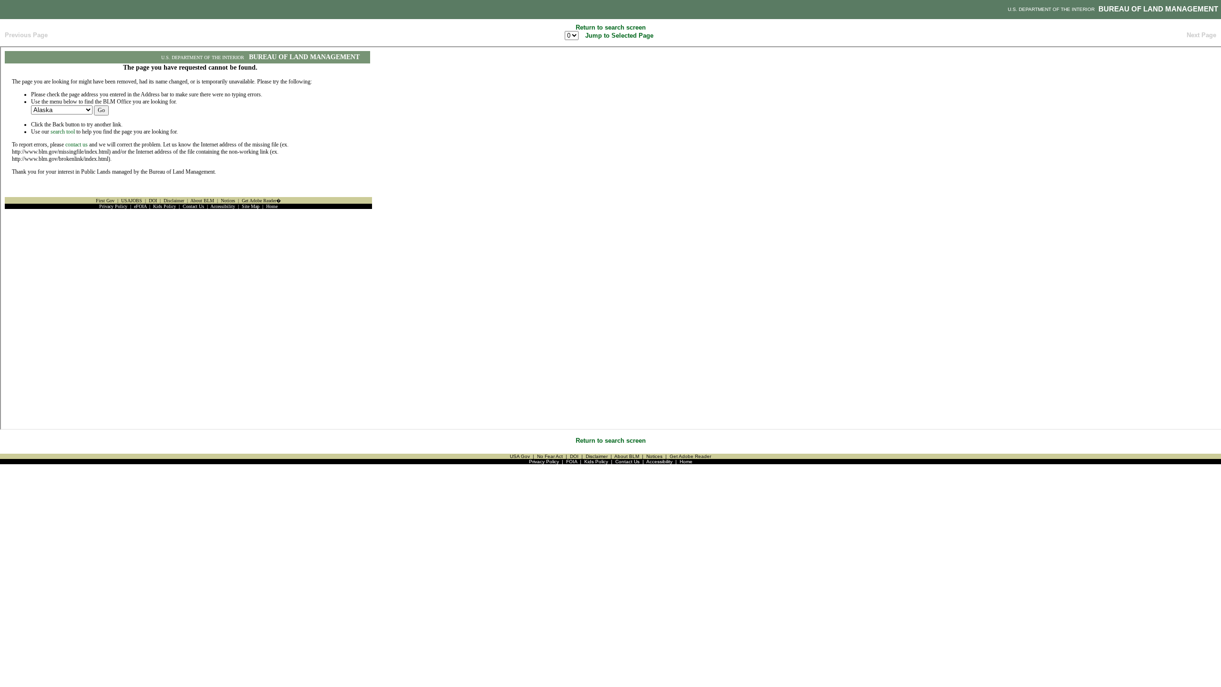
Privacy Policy (544, 461)
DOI (574, 456)
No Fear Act (550, 456)
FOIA (571, 461)
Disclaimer (597, 456)
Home (686, 461)
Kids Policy (596, 461)
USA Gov (520, 456)
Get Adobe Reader (690, 456)
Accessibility (659, 461)
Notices (654, 456)
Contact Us (627, 461)
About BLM (626, 456)
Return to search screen (611, 27)
